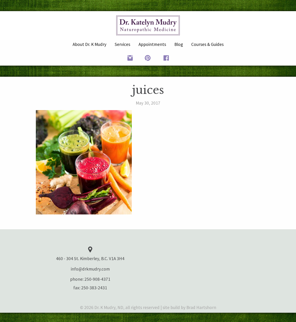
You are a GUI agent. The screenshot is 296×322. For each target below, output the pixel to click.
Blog (178, 44)
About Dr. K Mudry (89, 44)
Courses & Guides (207, 44)
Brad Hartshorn (201, 307)
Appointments (152, 44)
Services (122, 44)
